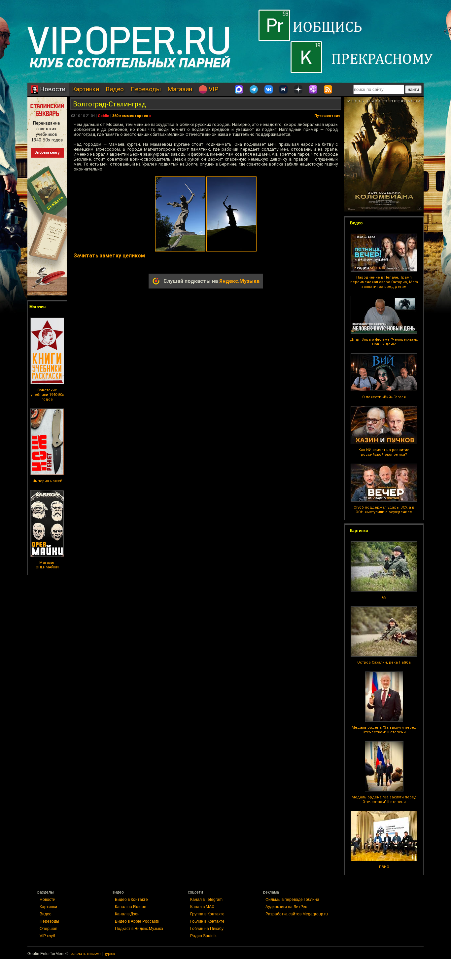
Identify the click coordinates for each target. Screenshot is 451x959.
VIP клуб (47, 936)
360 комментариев (130, 116)
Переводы (145, 89)
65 (384, 597)
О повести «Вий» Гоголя (384, 397)
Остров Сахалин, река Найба (384, 662)
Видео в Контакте (131, 899)
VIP (212, 89)
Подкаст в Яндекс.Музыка (139, 928)
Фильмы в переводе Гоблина (292, 899)
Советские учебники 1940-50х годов (47, 395)
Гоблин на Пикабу (207, 928)
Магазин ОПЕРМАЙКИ (47, 564)
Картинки (85, 89)
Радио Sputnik (203, 936)
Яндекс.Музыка (239, 281)
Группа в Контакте (207, 914)
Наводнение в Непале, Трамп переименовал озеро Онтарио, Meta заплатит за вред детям (384, 282)
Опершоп (48, 928)
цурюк (109, 953)
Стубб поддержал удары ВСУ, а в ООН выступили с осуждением (384, 509)
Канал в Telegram (206, 899)
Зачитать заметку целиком (109, 255)
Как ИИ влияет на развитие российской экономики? (384, 452)
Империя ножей (47, 481)
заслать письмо (86, 953)
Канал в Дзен (127, 914)
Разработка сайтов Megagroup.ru (296, 914)
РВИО (384, 867)
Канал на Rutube (130, 906)
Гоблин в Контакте (207, 921)
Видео (115, 89)
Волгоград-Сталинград (109, 104)
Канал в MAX (202, 906)
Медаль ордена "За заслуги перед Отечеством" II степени (384, 729)
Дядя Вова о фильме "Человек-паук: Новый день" (384, 341)
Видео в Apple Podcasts (137, 921)
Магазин (179, 89)
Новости (51, 89)
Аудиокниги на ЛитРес (286, 906)
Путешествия (327, 116)
